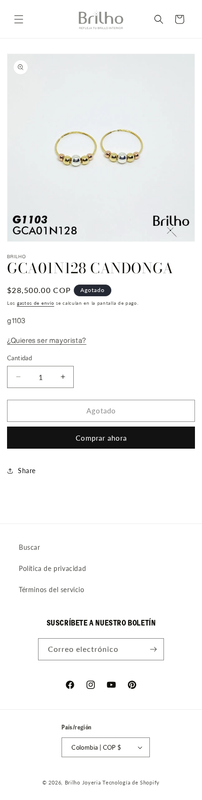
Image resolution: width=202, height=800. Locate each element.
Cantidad (19, 358)
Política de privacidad (52, 568)
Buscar (29, 547)
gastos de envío (35, 303)
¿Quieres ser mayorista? (46, 340)
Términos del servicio (52, 590)
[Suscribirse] (153, 649)
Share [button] (27, 471)
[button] (18, 19)
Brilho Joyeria (83, 782)
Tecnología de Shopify (131, 782)
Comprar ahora (101, 438)
